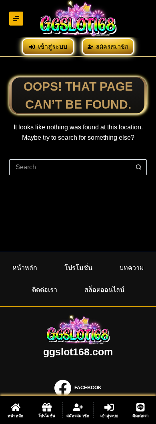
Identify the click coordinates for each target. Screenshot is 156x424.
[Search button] (139, 167)
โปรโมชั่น (78, 267)
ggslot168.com (78, 351)
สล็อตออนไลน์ (104, 289)
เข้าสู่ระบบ (52, 46)
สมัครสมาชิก (112, 47)
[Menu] (16, 19)
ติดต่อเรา (44, 289)
